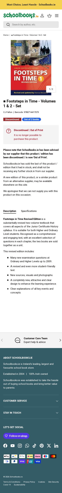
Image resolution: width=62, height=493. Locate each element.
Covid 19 (7, 485)
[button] (49, 15)
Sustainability (19, 485)
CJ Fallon (7, 112)
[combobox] (31, 24)
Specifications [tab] (29, 211)
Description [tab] (9, 211)
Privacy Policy (29, 482)
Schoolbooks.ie (16, 477)
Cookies (41, 482)
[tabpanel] (31, 255)
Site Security (53, 482)
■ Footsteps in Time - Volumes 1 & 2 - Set (28, 35)
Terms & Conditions (11, 482)
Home (5, 35)
